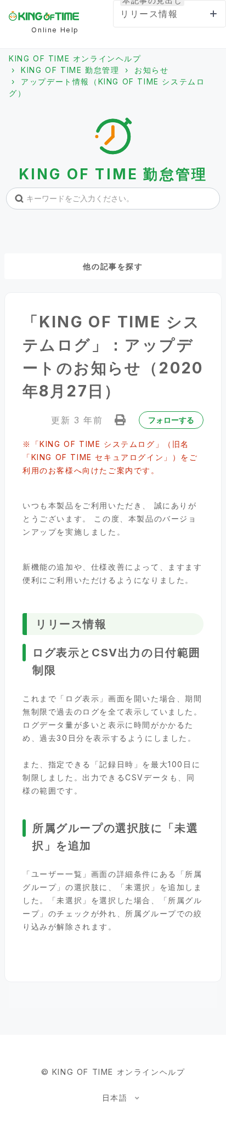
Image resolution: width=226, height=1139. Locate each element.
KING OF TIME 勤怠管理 (70, 70)
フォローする (171, 419)
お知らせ (151, 70)
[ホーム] (44, 16)
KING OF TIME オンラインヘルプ (75, 58)
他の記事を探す (113, 266)
